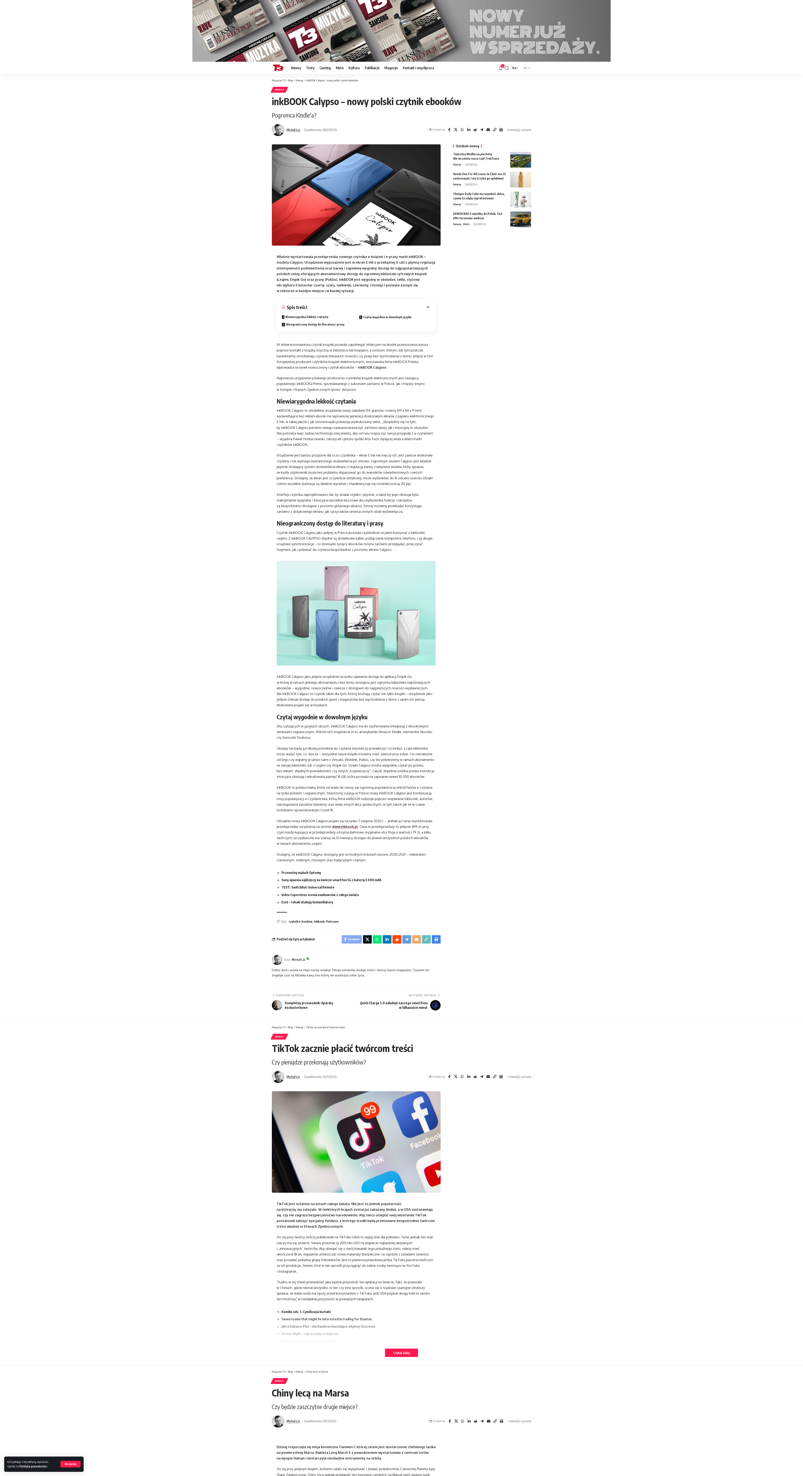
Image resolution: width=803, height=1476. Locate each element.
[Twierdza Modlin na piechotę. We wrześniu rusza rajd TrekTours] (520, 160)
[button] (70, 1464)
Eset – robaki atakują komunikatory (307, 902)
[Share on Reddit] (475, 129)
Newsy (279, 89)
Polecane (332, 921)
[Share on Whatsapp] (462, 129)
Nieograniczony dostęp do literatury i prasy (315, 324)
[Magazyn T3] (278, 68)
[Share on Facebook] (449, 129)
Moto (466, 224)
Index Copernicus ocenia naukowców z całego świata (320, 895)
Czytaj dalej (401, 1353)
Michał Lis (293, 130)
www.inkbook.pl (345, 827)
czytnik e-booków (300, 921)
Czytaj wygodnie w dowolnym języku (387, 317)
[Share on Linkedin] (469, 129)
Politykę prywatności (33, 1466)
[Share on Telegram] (482, 129)
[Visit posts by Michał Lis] (278, 129)
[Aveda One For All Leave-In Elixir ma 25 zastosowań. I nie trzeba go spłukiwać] (520, 179)
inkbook (319, 921)
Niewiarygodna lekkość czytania (306, 317)
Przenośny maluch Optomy (301, 873)
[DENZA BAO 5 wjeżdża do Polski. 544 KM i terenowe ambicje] (520, 219)
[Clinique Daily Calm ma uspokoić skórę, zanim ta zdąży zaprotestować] (520, 199)
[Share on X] (456, 129)
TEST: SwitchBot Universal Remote (307, 887)
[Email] (488, 129)
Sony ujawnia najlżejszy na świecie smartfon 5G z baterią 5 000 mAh (331, 880)
